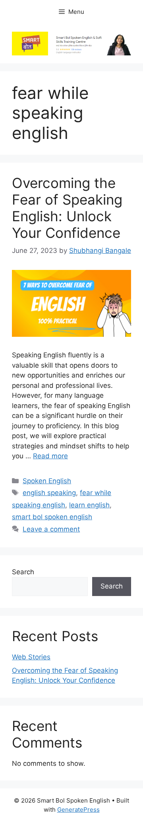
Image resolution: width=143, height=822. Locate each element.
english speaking (49, 493)
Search (23, 572)
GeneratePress (78, 809)
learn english (89, 505)
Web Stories (31, 657)
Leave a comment (51, 529)
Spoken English (47, 481)
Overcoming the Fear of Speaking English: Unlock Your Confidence (67, 208)
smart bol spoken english (52, 517)
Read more (50, 456)
